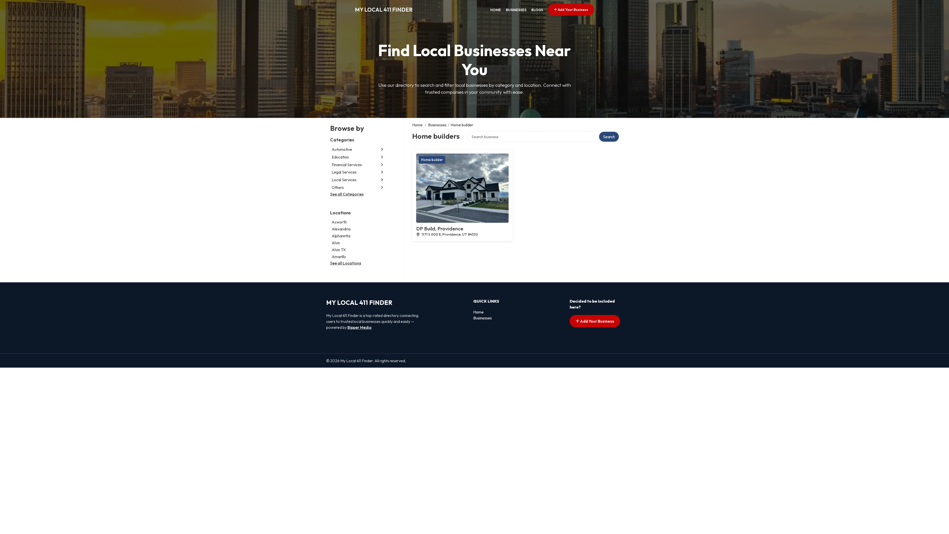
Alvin (336, 242)
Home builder (432, 159)
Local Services (344, 179)
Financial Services (347, 164)
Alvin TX (339, 249)
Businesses (516, 10)
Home (495, 10)
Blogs (537, 10)
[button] (382, 149)
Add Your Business (572, 9)
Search (609, 136)
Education (340, 157)
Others (338, 187)
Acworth (339, 222)
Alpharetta (341, 235)
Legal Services (344, 172)
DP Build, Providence (439, 228)
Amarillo (339, 256)
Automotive (342, 149)
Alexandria (341, 228)
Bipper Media (359, 327)
